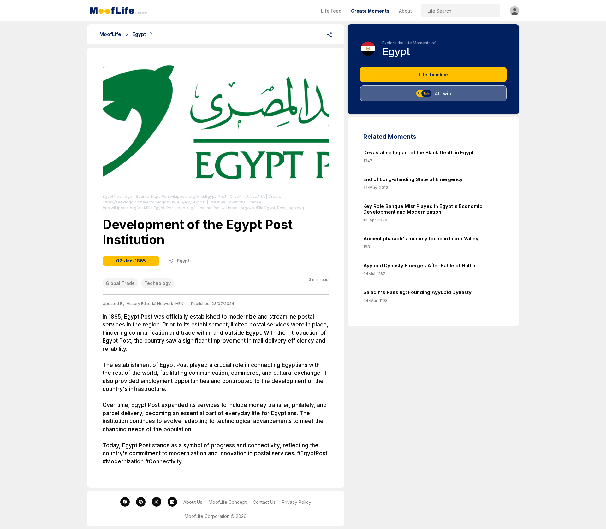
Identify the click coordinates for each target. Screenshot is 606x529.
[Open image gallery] (216, 127)
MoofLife (110, 34)
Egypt (139, 34)
